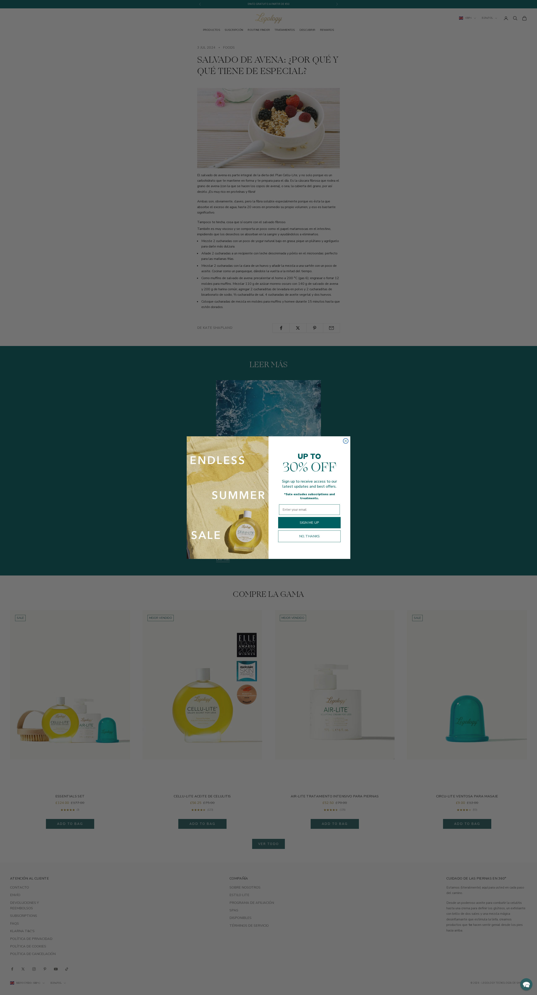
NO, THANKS (309, 536)
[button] (526, 984)
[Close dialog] (345, 440)
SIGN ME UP (309, 522)
